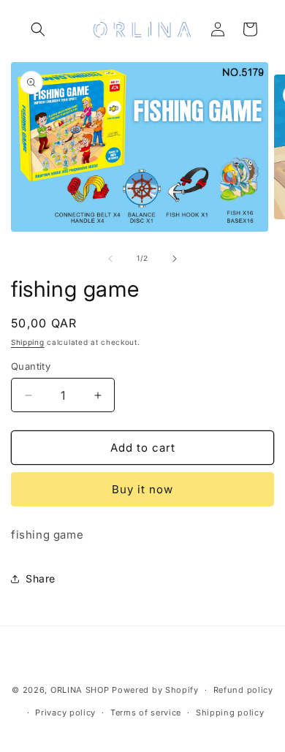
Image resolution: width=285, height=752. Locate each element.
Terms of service (145, 712)
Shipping (28, 342)
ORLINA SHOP (80, 690)
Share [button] (41, 578)
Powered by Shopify (155, 690)
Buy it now (142, 489)
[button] (38, 29)
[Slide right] (175, 259)
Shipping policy (230, 712)
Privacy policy (65, 712)
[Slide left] (110, 259)
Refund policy (243, 690)
